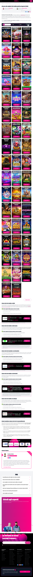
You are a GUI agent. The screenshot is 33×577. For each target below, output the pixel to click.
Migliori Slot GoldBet (27, 563)
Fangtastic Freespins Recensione (26, 220)
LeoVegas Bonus (10, 412)
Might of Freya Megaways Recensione (26, 188)
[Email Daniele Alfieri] (8, 457)
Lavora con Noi (3, 557)
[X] (20, 564)
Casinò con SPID (11, 552)
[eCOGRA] (10, 444)
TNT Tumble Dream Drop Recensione (6, 236)
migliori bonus (23, 14)
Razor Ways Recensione (16, 124)
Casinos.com (3, 3)
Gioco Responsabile (4, 558)
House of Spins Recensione (26, 252)
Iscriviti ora (27, 542)
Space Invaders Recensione (26, 267)
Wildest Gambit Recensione (26, 44)
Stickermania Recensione (26, 204)
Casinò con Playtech (11, 556)
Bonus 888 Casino (19, 560)
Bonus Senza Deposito (19, 556)
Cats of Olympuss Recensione (16, 268)
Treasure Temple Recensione (6, 204)
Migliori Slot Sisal (27, 562)
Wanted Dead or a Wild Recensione (6, 156)
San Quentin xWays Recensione (6, 60)
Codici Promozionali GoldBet (28, 551)
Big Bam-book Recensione (26, 172)
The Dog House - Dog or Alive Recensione (6, 92)
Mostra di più (27, 299)
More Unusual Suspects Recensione (16, 156)
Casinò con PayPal (11, 557)
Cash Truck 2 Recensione (16, 236)
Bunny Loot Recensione (16, 108)
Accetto (25, 571)
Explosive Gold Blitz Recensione (16, 188)
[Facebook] (22, 564)
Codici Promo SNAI (27, 554)
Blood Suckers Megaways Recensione (26, 92)
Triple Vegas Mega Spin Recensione (6, 220)
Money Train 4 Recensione (6, 28)
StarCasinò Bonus (10, 386)
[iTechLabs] (22, 444)
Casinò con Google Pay (11, 564)
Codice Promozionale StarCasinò (27, 552)
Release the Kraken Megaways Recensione (16, 140)
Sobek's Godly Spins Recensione (16, 252)
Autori (2, 553)
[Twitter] (28, 11)
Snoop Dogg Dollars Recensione (6, 252)
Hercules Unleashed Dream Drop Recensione (16, 284)
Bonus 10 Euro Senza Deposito (19, 553)
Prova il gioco (6, 40)
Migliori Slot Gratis (27, 559)
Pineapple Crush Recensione (6, 172)
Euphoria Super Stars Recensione (16, 92)
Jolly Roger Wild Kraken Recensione (26, 108)
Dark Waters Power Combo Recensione (26, 236)
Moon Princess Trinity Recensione (6, 188)
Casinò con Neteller (11, 561)
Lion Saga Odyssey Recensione (16, 76)
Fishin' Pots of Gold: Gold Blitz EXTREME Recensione (16, 172)
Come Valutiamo (3, 554)
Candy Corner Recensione (6, 76)
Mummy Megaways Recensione (6, 108)
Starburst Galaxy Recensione (16, 44)
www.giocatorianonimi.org (17, 345)
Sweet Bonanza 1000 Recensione (6, 44)
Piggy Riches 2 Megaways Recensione (16, 28)
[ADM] (5, 444)
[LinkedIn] (25, 11)
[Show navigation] (1, 1)
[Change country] (27, 1)
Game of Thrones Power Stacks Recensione (6, 124)
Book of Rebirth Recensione (26, 140)
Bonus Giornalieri (19, 557)
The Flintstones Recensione (6, 268)
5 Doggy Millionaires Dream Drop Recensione (27, 124)
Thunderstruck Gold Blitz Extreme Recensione (16, 60)
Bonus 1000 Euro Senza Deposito (19, 551)
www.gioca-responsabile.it (12, 345)
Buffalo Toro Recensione (6, 283)
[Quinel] (16, 444)
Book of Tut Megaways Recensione (16, 204)
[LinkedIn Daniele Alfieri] (10, 457)
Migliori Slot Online (27, 558)
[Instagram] (19, 564)
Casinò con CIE (11, 551)
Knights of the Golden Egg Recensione (26, 76)
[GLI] (27, 444)
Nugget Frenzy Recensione (16, 220)
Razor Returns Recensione (26, 60)
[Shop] (26, 1)
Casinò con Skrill (11, 560)
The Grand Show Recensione (26, 156)
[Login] (29, 1)
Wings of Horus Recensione (6, 140)
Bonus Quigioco (19, 561)
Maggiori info (27, 318)
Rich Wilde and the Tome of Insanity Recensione (27, 28)
